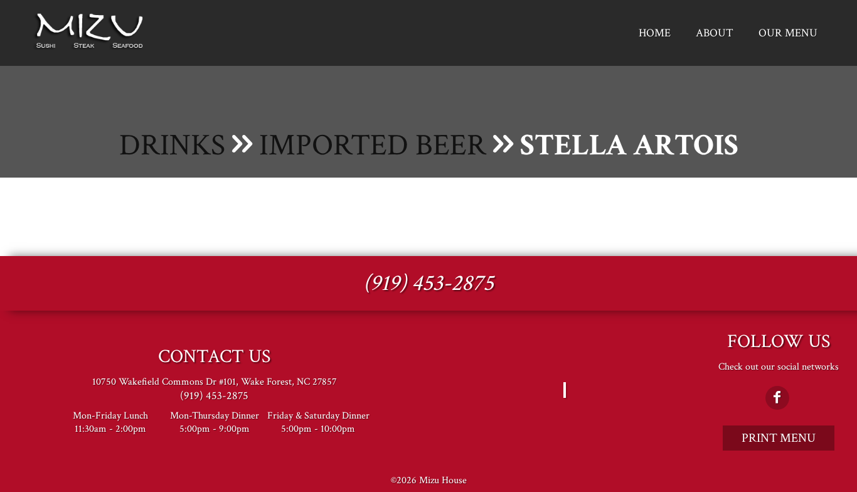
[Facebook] (777, 398)
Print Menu (779, 438)
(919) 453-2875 (428, 283)
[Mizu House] (89, 46)
